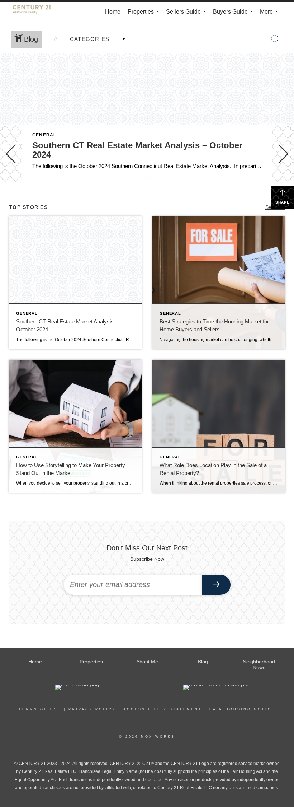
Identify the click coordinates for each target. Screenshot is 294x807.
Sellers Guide (187, 15)
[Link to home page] (36, 12)
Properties (145, 15)
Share (282, 202)
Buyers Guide (234, 15)
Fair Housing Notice (242, 709)
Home (112, 12)
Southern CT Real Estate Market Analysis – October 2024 (137, 149)
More (270, 15)
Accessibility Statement (162, 709)
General (44, 134)
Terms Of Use (40, 709)
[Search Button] (275, 39)
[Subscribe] (216, 585)
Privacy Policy (92, 709)
